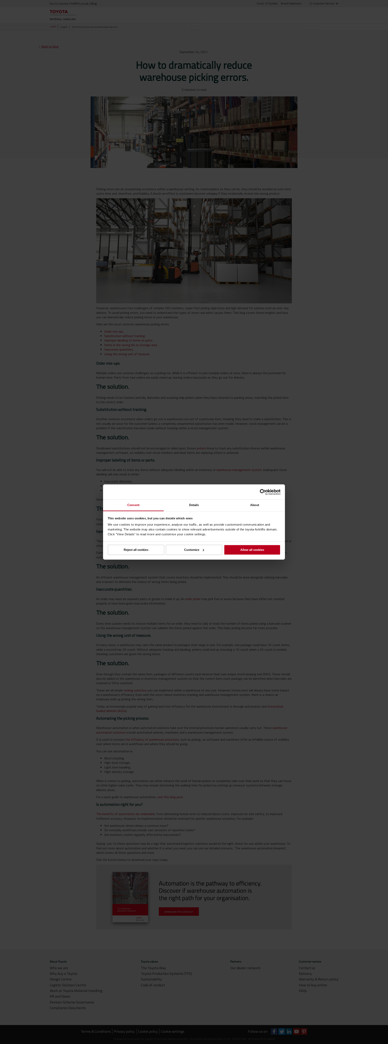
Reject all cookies (136, 549)
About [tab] (254, 505)
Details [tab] (194, 505)
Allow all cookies (252, 549)
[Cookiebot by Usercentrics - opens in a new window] (262, 492)
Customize (191, 549)
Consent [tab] (133, 505)
